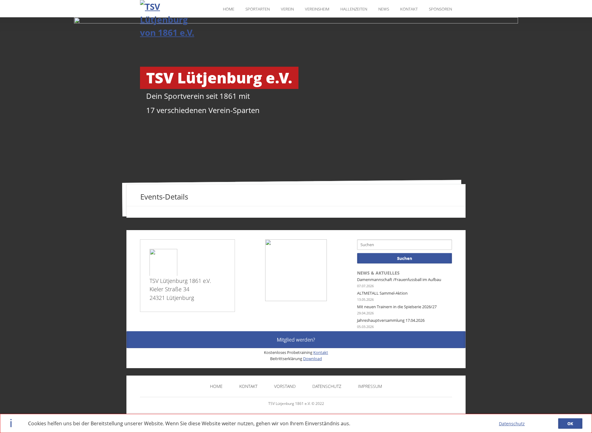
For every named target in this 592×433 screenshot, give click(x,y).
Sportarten (257, 9)
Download (312, 358)
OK (570, 423)
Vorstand (285, 386)
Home (228, 9)
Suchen (404, 258)
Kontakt (409, 9)
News (383, 9)
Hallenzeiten (353, 9)
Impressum (370, 386)
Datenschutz (512, 424)
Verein (287, 9)
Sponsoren (440, 9)
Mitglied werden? (296, 339)
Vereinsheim (317, 9)
